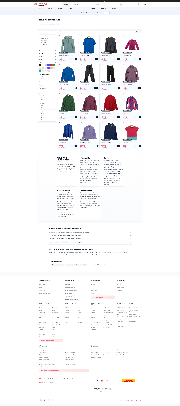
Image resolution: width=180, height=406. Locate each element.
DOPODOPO (55, 332)
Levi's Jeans (132, 319)
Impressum (94, 290)
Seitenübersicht (100, 264)
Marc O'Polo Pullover (134, 316)
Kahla (40, 317)
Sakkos (79, 315)
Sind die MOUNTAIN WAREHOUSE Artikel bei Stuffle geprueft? (65, 235)
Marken (114, 8)
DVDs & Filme (107, 310)
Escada (53, 310)
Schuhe (79, 320)
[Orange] (43, 68)
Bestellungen (120, 287)
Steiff (40, 310)
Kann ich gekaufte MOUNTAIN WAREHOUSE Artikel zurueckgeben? (66, 242)
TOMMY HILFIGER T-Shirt (122, 313)
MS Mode (54, 334)
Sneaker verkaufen (44, 359)
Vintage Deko (107, 320)
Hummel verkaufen (69, 350)
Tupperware (68, 264)
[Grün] (54, 65)
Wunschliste (120, 290)
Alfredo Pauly (55, 322)
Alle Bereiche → (107, 327)
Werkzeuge (106, 317)
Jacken (79, 310)
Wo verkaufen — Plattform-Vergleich (100, 352)
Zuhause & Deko (95, 320)
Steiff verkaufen (43, 367)
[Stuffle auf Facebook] (44, 400)
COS (53, 337)
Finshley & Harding (56, 324)
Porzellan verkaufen (70, 352)
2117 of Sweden (85, 27)
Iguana (76, 27)
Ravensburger (42, 322)
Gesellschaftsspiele (108, 312)
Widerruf (93, 293)
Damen (50, 8)
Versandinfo (42, 290)
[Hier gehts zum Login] (138, 4)
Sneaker (80, 322)
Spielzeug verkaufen (70, 354)
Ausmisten (104, 389)
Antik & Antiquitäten (108, 322)
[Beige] (54, 68)
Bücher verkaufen (43, 354)
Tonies (41, 324)
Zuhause (81, 8)
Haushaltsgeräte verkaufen (71, 364)
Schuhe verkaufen (43, 357)
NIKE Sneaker (132, 321)
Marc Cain (54, 320)
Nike (40, 332)
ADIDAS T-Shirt (121, 319)
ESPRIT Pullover (133, 314)
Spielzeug (103, 8)
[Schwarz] (40, 65)
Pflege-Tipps (119, 350)
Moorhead (68, 27)
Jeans (66, 320)
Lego (40, 320)
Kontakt (41, 287)
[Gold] (43, 70)
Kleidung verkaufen (44, 350)
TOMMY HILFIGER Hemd (133, 311)
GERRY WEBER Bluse (134, 307)
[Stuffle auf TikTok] (52, 400)
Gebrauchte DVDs (108, 324)
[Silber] (46, 70)
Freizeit (92, 8)
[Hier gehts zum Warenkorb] (145, 4)
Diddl (40, 307)
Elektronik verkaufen (96, 357)
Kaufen (66, 4)
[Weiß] (43, 65)
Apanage (54, 327)
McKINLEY (53, 27)
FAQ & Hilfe (42, 284)
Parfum (105, 315)
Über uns (67, 284)
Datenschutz (94, 284)
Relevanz (138, 31)
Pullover (67, 310)
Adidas (41, 329)
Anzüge (79, 317)
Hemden (67, 317)
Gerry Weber (83, 264)
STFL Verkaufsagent (74, 389)
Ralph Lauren (42, 337)
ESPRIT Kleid (120, 324)
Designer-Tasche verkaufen (98, 354)
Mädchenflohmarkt (63, 389)
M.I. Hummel (55, 264)
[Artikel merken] (60, 36)
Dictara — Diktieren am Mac (72, 299)
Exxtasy (61, 27)
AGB (92, 287)
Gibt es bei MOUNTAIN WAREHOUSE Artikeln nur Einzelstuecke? (65, 238)
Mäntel (79, 312)
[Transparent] (51, 70)
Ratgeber (93, 350)
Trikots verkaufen (43, 352)
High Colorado (44, 27)
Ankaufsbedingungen (44, 293)
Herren (60, 8)
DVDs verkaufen (69, 357)
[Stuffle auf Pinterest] (48, 400)
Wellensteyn (75, 264)
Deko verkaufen (43, 362)
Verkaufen (75, 4)
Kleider (67, 312)
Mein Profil (119, 284)
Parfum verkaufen (69, 359)
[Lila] (48, 68)
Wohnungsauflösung (96, 389)
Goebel (61, 264)
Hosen (66, 322)
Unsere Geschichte (70, 287)
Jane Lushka (55, 312)
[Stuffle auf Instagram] (40, 400)
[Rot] (51, 65)
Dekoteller (93, 324)
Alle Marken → (91, 264)
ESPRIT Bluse (120, 326)
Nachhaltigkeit (68, 296)
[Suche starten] (121, 4)
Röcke (79, 307)
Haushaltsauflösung (106, 388)
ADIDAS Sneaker (133, 324)
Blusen (67, 315)
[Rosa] (46, 68)
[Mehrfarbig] (48, 70)
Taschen (93, 317)
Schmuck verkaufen (70, 362)
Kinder (71, 8)
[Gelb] (40, 68)
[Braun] (51, 68)
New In (39, 8)
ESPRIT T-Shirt (121, 307)
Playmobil (41, 327)
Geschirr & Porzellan (96, 322)
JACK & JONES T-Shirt (122, 316)
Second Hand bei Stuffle (71, 290)
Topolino (54, 329)
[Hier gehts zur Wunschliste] (141, 4)
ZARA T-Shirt (120, 310)
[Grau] (46, 65)
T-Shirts (67, 307)
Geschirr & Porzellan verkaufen (47, 364)
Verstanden (106, 12)
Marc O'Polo (55, 307)
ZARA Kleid (120, 321)
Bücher (105, 307)
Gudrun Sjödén (55, 317)
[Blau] (48, 65)
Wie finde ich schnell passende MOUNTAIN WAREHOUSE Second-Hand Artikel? (69, 232)
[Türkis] (40, 70)
